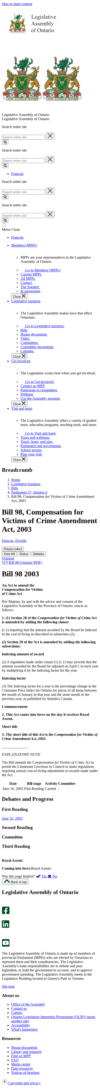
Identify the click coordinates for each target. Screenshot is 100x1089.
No (54, 876)
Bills (14, 488)
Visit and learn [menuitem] (21, 408)
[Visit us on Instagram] (4, 904)
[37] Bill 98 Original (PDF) (22, 562)
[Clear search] (50, 136)
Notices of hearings (25, 1073)
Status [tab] (24, 554)
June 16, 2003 (12, 818)
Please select (13, 549)
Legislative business (25, 484)
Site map (8, 986)
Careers (16, 1013)
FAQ (15, 1060)
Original (8, 558)
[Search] (5, 142)
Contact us (19, 1008)
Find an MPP (21, 1056)
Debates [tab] (38, 554)
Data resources (22, 1068)
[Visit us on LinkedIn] (5, 927)
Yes (44, 876)
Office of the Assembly (28, 1004)
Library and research (26, 1052)
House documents (24, 1047)
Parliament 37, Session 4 (29, 492)
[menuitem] (41, 270)
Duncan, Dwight (14, 541)
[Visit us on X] (4, 918)
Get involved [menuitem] (20, 361)
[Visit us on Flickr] (4, 937)
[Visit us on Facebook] (6, 913)
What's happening (24, 1029)
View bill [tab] (9, 554)
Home (15, 480)
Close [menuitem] (17, 296)
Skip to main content (17, 4)
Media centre (20, 1064)
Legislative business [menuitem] (25, 301)
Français (17, 174)
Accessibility (20, 1025)
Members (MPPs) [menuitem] (24, 245)
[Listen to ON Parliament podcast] (4, 933)
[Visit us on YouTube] (6, 945)
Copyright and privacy (24, 1083)
